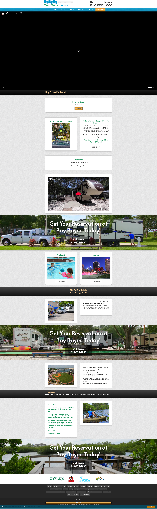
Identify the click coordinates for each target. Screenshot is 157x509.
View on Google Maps (78, 166)
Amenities (70, 486)
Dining (71, 489)
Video (108, 486)
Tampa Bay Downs (85, 494)
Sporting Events (50, 491)
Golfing (76, 489)
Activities (63, 486)
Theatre (70, 494)
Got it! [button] (151, 506)
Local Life (91, 9)
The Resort (56, 486)
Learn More (61, 281)
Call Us (78, 108)
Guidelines (96, 486)
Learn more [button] (39, 506)
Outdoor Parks (96, 489)
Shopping (104, 489)
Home (55, 9)
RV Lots (103, 486)
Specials (72, 9)
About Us (63, 9)
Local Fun (53, 489)
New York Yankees (60, 491)
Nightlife (89, 489)
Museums (82, 489)
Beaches (65, 489)
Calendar (76, 486)
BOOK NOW (100, 9)
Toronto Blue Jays (81, 491)
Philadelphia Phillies (71, 491)
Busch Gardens (107, 491)
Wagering (76, 494)
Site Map (49, 486)
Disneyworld (98, 491)
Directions (90, 486)
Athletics (59, 489)
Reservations (81, 9)
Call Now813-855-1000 (78, 241)
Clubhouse (83, 486)
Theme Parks (91, 491)
